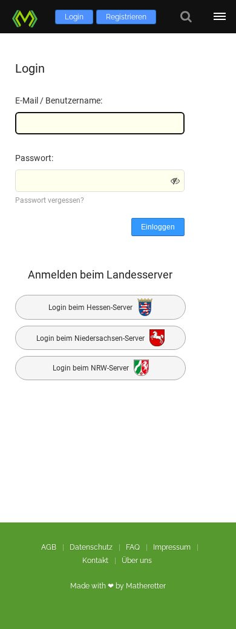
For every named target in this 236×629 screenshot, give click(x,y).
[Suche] (186, 16)
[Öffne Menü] (219, 16)
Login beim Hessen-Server (91, 307)
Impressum (172, 547)
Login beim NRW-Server (92, 368)
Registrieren (126, 17)
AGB (48, 547)
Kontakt (95, 560)
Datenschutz (91, 547)
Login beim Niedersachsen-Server (91, 338)
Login (74, 17)
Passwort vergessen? (49, 200)
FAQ (133, 547)
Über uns (137, 560)
